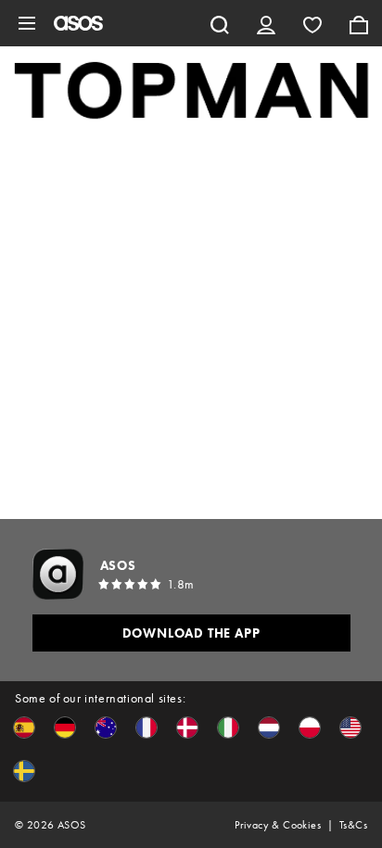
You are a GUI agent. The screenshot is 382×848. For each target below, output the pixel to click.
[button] (24, 727)
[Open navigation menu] (27, 23)
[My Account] (266, 23)
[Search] (220, 23)
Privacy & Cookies (278, 824)
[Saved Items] (312, 23)
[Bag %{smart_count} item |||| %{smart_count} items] (359, 23)
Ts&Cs (353, 824)
